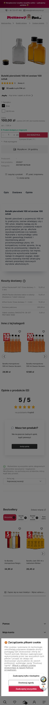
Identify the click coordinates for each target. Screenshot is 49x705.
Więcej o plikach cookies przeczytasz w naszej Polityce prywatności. (20, 667)
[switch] (43, 689)
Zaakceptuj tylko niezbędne (26, 676)
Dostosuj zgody (26, 682)
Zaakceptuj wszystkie (26, 689)
